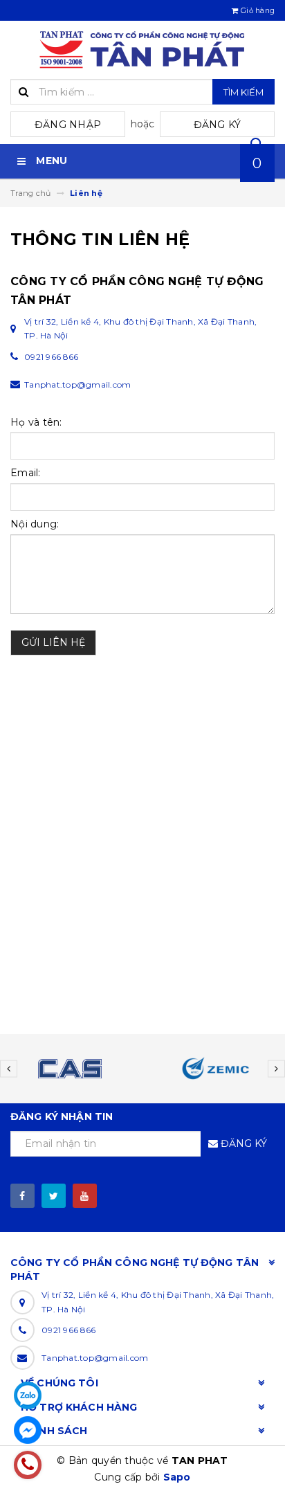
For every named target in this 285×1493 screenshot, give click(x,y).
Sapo (177, 1477)
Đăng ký (217, 124)
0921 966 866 (68, 1330)
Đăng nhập (68, 124)
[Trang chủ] (142, 50)
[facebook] (22, 1196)
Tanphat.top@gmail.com (95, 1357)
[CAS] (69, 1068)
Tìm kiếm (243, 92)
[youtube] (85, 1196)
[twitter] (54, 1196)
